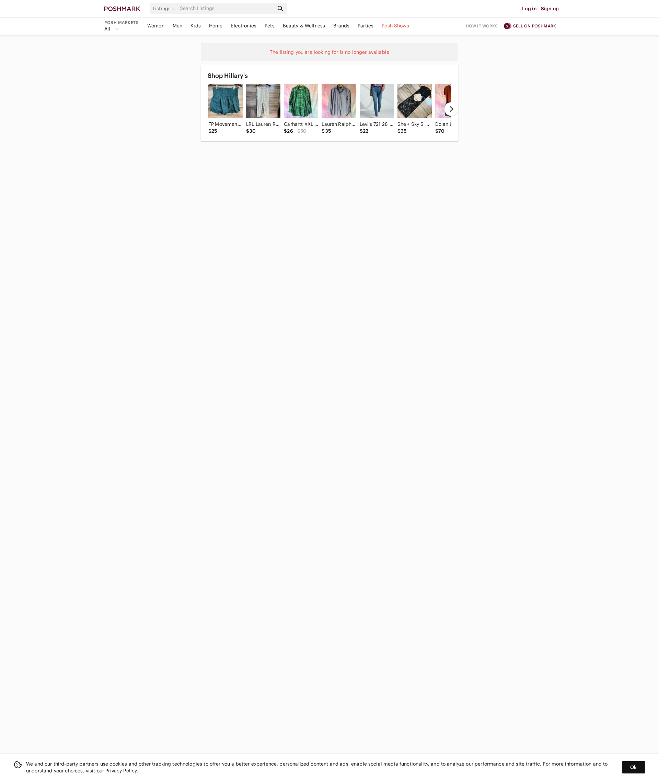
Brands (341, 26)
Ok (633, 767)
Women (155, 26)
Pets (270, 26)
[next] (451, 109)
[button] (165, 8)
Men (177, 26)
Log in (529, 8)
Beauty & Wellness (304, 26)
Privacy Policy (121, 771)
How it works (482, 25)
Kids (195, 26)
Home (216, 26)
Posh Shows (395, 26)
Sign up (550, 8)
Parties (365, 26)
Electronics (243, 26)
